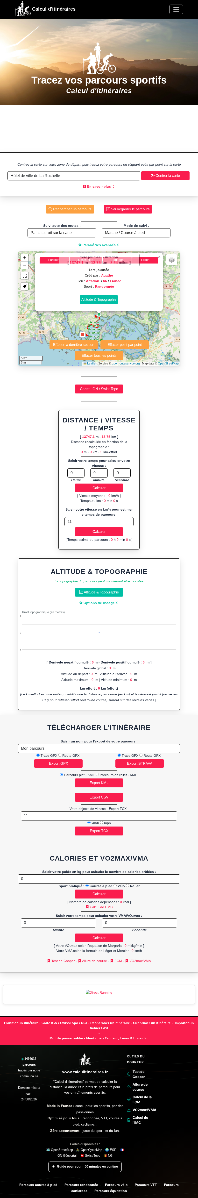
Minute (99, 480)
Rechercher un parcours (72, 209)
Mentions (94, 1038)
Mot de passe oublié (66, 1038)
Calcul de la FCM (142, 1099)
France (115, 281)
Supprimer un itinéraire (152, 1023)
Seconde (122, 480)
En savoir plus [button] (99, 186)
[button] (99, 314)
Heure (76, 480)
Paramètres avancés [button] (99, 245)
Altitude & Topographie (101, 592)
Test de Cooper (62, 961)
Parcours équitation (110, 1191)
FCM (117, 961)
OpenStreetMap (168, 363)
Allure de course (94, 961)
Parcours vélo (116, 1185)
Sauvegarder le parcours (130, 209)
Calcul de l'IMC (101, 907)
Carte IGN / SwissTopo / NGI (64, 1023)
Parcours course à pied (38, 1185)
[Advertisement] (99, 129)
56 (105, 281)
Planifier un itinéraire (21, 1023)
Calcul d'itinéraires (53, 9)
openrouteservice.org (126, 363)
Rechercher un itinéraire (110, 1023)
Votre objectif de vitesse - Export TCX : (99, 809)
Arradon (93, 281)
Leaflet (91, 363)
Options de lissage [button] (99, 603)
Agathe (107, 275)
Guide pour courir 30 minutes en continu (87, 1166)
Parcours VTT (146, 1185)
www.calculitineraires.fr (85, 1072)
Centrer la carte (167, 175)
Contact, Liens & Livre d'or (127, 1038)
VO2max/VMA (139, 961)
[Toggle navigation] (176, 9)
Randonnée (104, 286)
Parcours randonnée (81, 1185)
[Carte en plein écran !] (24, 275)
